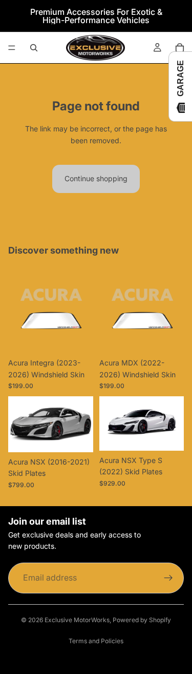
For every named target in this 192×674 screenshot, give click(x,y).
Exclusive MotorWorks (77, 620)
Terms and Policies (96, 641)
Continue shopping (96, 178)
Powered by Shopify (142, 620)
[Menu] (12, 48)
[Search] (34, 47)
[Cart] (179, 47)
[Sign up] (168, 578)
